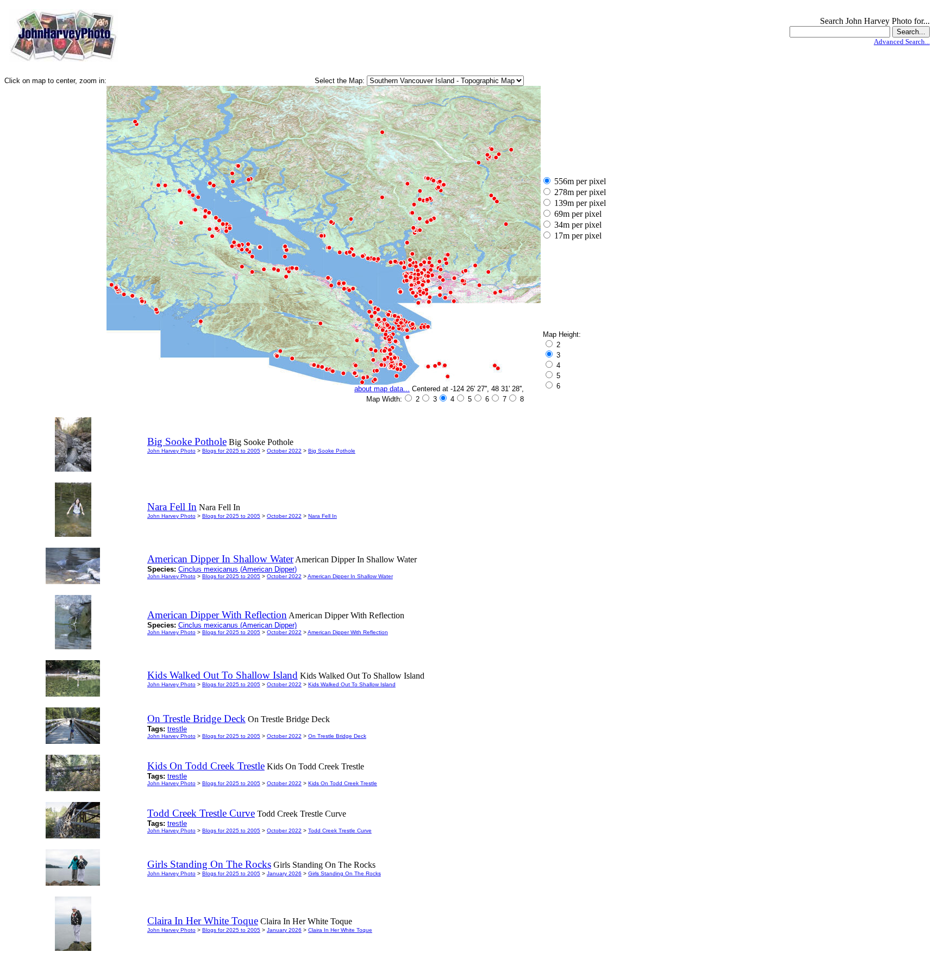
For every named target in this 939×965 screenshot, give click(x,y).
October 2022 (284, 451)
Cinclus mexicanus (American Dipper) (237, 569)
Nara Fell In (322, 516)
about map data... (382, 389)
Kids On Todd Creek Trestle (342, 783)
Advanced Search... (902, 41)
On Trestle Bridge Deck (337, 736)
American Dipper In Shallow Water (350, 576)
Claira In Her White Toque (340, 930)
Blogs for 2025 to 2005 (231, 451)
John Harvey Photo (171, 451)
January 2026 (284, 873)
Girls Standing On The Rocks (344, 873)
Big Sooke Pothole (331, 451)
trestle (177, 729)
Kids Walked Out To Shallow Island (352, 684)
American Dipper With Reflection (348, 632)
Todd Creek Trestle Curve (340, 831)
